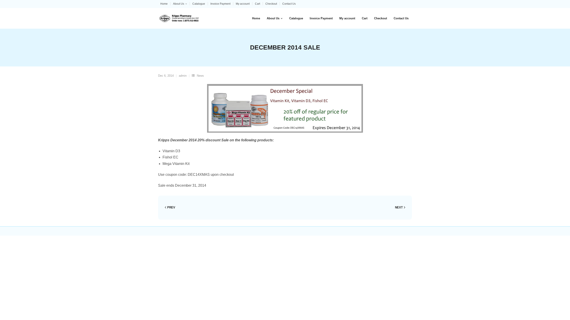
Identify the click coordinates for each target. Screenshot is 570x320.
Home (164, 3)
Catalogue (198, 3)
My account (243, 3)
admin (183, 75)
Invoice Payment (220, 3)
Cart (257, 3)
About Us (178, 3)
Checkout (271, 3)
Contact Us (289, 3)
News (200, 75)
